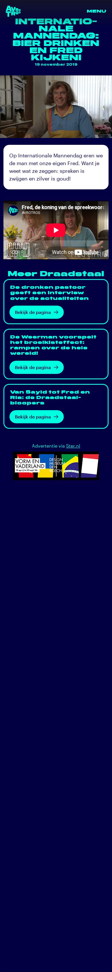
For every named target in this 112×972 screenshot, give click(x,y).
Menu (96, 11)
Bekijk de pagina (33, 312)
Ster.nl (73, 445)
